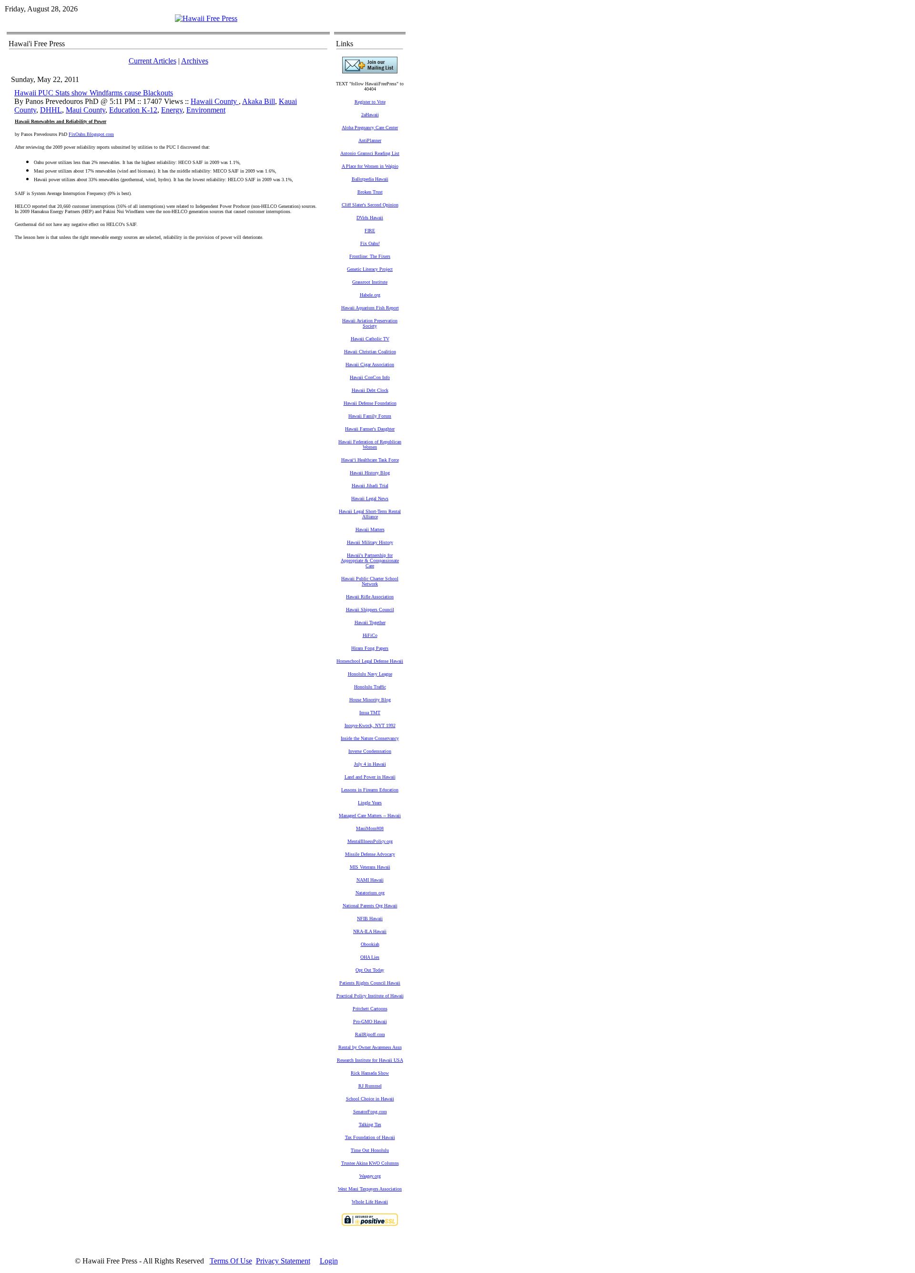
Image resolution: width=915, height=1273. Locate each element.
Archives (194, 61)
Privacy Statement (283, 1261)
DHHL (51, 110)
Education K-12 (133, 110)
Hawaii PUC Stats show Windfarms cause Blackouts (93, 93)
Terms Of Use (231, 1261)
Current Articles (152, 61)
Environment (205, 110)
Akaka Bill (258, 101)
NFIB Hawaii (370, 918)
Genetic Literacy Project (370, 269)
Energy (172, 110)
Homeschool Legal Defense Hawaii (369, 661)
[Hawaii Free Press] (206, 18)
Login (329, 1261)
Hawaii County (215, 101)
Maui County (85, 110)
